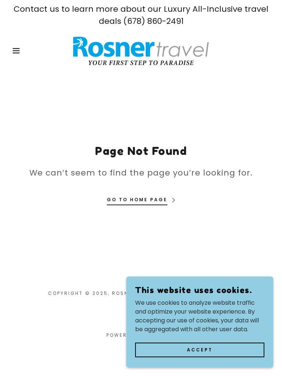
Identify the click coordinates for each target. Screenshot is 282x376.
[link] (141, 50)
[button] (14, 50)
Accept (200, 349)
